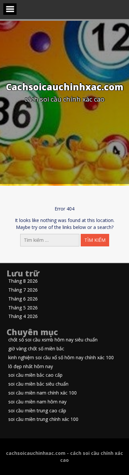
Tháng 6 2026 (23, 299)
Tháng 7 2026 (23, 290)
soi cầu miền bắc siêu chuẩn (38, 384)
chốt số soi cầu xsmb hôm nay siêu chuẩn (53, 340)
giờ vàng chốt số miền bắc (36, 349)
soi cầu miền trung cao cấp (37, 411)
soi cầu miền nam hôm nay (37, 402)
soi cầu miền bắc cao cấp (35, 375)
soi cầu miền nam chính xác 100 (42, 393)
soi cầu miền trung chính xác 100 (43, 419)
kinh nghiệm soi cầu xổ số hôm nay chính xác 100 (61, 358)
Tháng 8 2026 (23, 281)
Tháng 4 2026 (23, 316)
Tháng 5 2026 (23, 308)
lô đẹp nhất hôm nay (30, 366)
